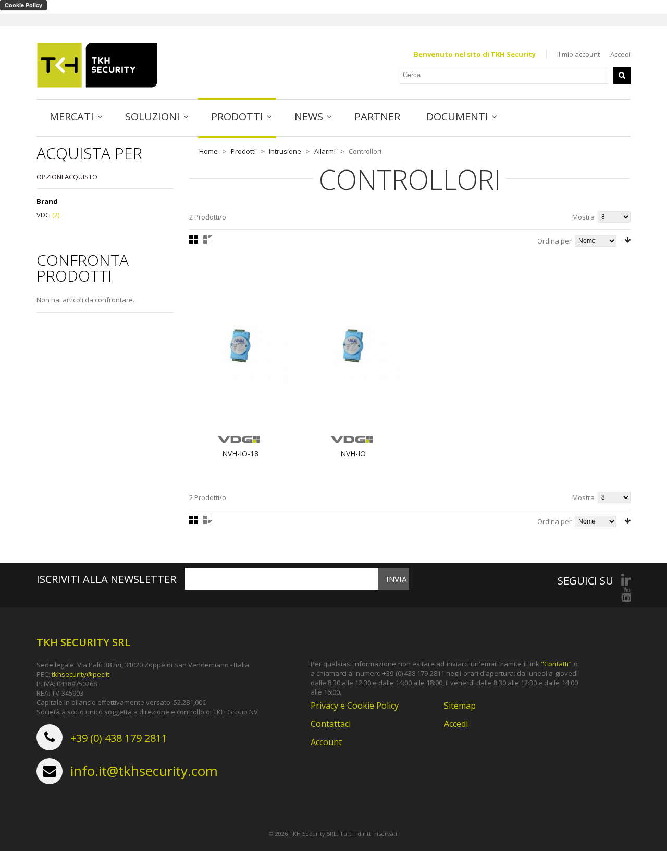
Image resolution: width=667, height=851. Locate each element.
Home (208, 151)
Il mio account (578, 54)
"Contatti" (556, 663)
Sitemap (460, 705)
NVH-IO (353, 453)
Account (326, 742)
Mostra (583, 217)
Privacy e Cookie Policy (355, 705)
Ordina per (554, 241)
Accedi (620, 54)
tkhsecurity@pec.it (80, 674)
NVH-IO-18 (240, 453)
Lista (207, 239)
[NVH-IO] (353, 345)
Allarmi (325, 151)
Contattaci (331, 724)
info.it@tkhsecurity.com (144, 770)
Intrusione (285, 151)
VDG (43, 215)
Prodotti (243, 151)
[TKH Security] (97, 65)
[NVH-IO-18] (240, 345)
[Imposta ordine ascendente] (627, 240)
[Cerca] (622, 75)
